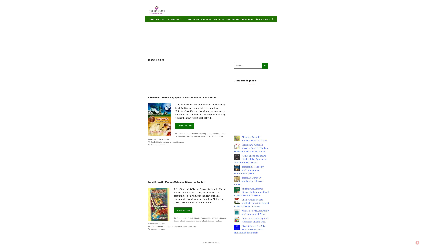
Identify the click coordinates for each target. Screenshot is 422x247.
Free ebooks (182, 218)
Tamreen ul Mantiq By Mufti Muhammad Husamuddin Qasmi (249, 170)
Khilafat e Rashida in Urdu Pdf (206, 136)
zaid (176, 142)
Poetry (266, 19)
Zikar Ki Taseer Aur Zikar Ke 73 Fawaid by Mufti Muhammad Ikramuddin (250, 229)
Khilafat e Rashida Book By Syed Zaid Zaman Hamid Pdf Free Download (182, 97)
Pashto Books (247, 19)
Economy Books (184, 133)
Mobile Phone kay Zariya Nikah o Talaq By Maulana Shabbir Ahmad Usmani (250, 159)
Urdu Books (205, 19)
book (153, 142)
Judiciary (189, 136)
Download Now (185, 126)
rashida (166, 142)
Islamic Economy (199, 133)
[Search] (265, 66)
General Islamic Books (210, 218)
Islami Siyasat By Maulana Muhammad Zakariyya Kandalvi (176, 182)
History (258, 19)
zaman (181, 142)
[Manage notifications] (417, 242)
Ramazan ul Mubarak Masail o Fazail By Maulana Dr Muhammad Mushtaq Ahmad (251, 148)
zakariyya (193, 226)
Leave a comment (158, 145)
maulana (167, 226)
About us (160, 19)
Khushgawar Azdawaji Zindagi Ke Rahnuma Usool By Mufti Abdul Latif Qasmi (251, 192)
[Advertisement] (234, 9)
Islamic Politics (213, 133)
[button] (272, 19)
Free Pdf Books (194, 218)
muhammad (177, 226)
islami (153, 226)
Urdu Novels (218, 19)
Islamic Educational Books (190, 221)
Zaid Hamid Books (161, 139)
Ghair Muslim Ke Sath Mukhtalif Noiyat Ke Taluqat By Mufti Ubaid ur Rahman (251, 203)
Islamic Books (192, 19)
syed (172, 142)
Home (151, 19)
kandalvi (160, 226)
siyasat (185, 226)
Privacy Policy (175, 19)
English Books (232, 19)
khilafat (159, 142)
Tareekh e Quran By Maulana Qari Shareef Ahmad (248, 181)
